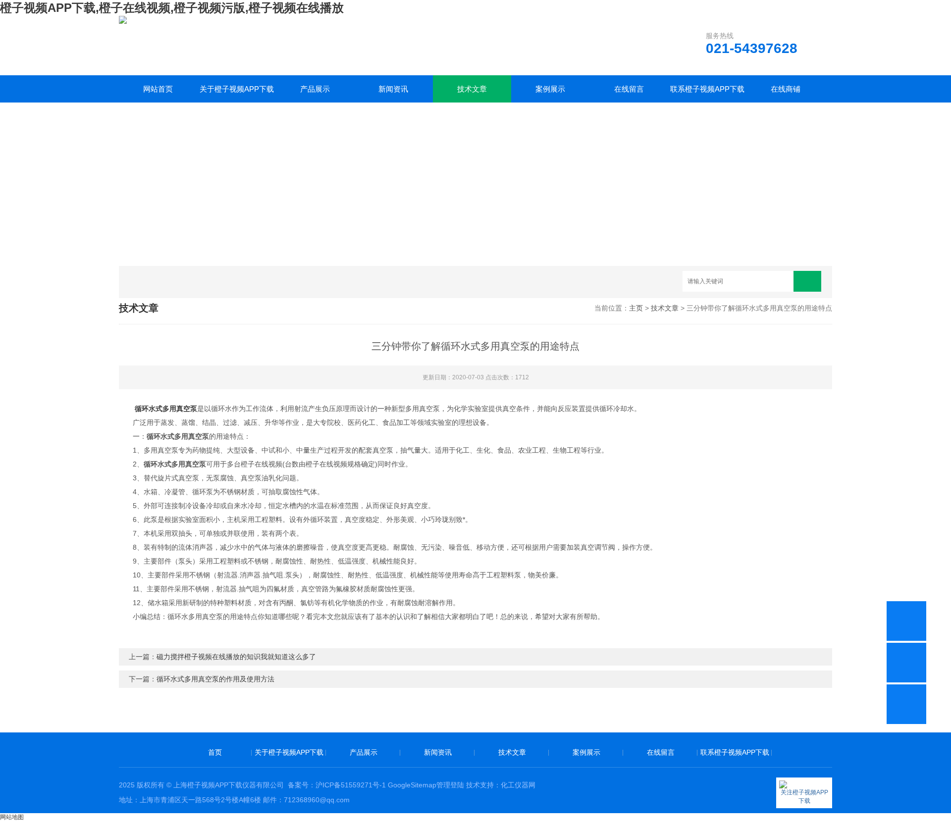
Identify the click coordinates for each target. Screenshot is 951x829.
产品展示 (315, 89)
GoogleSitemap (412, 785)
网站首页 (158, 89)
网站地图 (12, 817)
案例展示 (550, 89)
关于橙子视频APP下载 (237, 89)
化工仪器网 (518, 785)
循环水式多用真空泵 (166, 409)
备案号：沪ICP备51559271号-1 (337, 785)
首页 (215, 752)
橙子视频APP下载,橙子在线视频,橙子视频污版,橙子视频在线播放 (172, 7)
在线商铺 (785, 89)
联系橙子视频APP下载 (707, 89)
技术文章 (472, 89)
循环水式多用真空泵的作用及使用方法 (215, 679)
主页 (636, 308)
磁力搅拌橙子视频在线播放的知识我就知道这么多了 (236, 657)
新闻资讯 (393, 89)
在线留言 (629, 89)
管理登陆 (450, 785)
